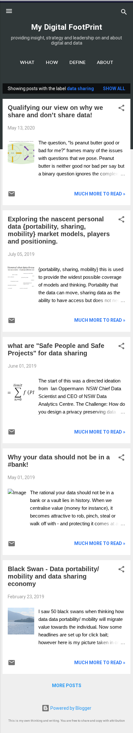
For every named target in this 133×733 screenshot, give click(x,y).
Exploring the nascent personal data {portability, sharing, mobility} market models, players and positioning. (59, 230)
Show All (114, 88)
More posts (66, 685)
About (105, 62)
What (27, 62)
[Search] (124, 13)
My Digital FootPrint (66, 27)
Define (77, 62)
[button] (121, 109)
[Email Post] (11, 196)
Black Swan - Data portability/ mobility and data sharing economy (53, 576)
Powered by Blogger (70, 708)
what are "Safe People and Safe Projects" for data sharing (56, 349)
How (52, 62)
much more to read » (99, 193)
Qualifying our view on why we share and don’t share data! (55, 111)
